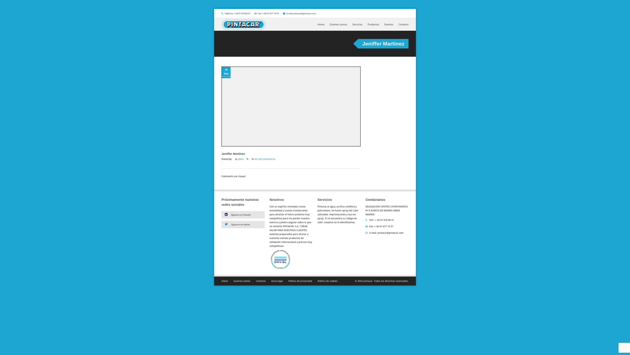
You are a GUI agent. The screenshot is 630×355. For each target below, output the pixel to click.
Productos (373, 24)
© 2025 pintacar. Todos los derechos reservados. (382, 281)
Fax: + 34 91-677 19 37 (268, 13)
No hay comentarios (265, 159)
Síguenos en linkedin (241, 214)
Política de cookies (328, 281)
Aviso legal (277, 281)
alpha (240, 159)
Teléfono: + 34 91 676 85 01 (237, 13)
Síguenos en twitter (240, 224)
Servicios (357, 24)
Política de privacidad (300, 281)
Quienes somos (338, 24)
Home (320, 24)
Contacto (404, 24)
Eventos (388, 24)
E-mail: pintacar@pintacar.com (301, 13)
